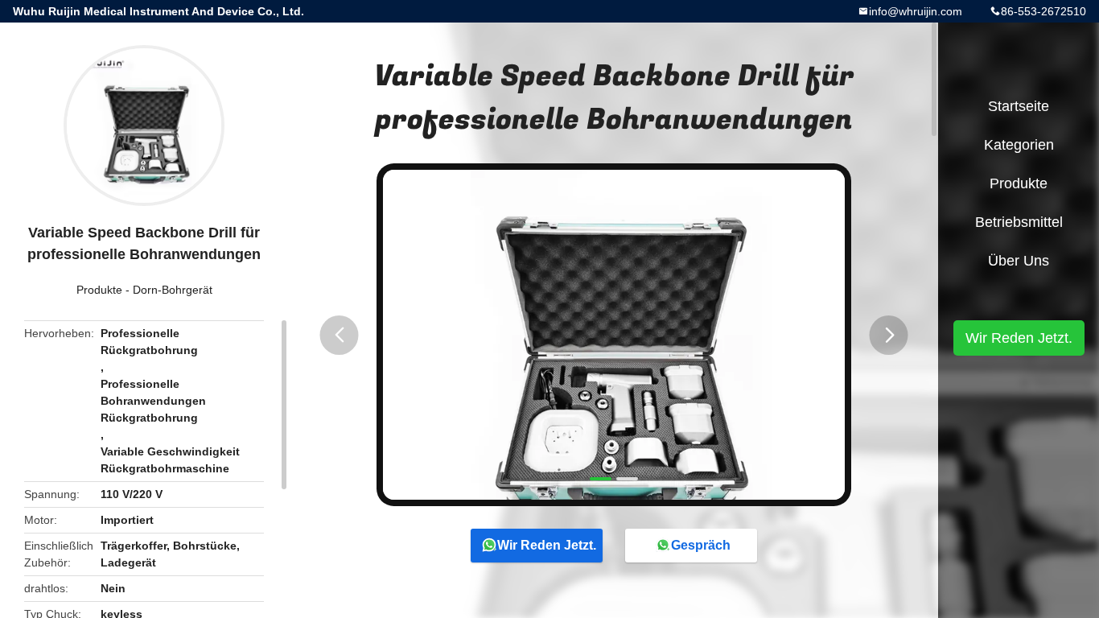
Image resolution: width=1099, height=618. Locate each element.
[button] (339, 335)
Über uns (1018, 261)
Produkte (99, 289)
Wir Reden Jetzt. (546, 545)
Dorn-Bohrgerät (172, 289)
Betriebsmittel (1019, 222)
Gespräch (701, 545)
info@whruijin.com (915, 11)
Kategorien (1019, 145)
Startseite (1018, 106)
